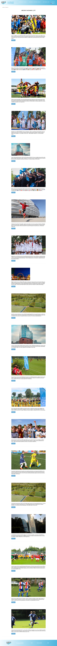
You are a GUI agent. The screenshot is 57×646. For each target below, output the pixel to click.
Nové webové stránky (16, 323)
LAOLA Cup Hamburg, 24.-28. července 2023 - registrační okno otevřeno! (27, 291)
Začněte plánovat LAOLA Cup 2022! (19, 354)
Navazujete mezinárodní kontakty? (19, 166)
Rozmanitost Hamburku (16, 141)
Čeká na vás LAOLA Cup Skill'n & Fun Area (20, 76)
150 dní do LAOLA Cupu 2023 (17, 233)
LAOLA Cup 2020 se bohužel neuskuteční (20, 607)
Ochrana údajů (39, 642)
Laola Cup (3, 7)
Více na (13, 40)
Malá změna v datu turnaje (17, 448)
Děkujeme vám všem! (15, 576)
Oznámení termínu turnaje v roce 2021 (19, 543)
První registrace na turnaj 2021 (18, 512)
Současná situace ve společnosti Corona (20, 481)
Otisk (32, 642)
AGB (48, 642)
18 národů (13, 45)
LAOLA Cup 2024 (14, 13)
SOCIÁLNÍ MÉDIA (14, 109)
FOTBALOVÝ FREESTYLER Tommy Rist (19, 197)
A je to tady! (14, 417)
